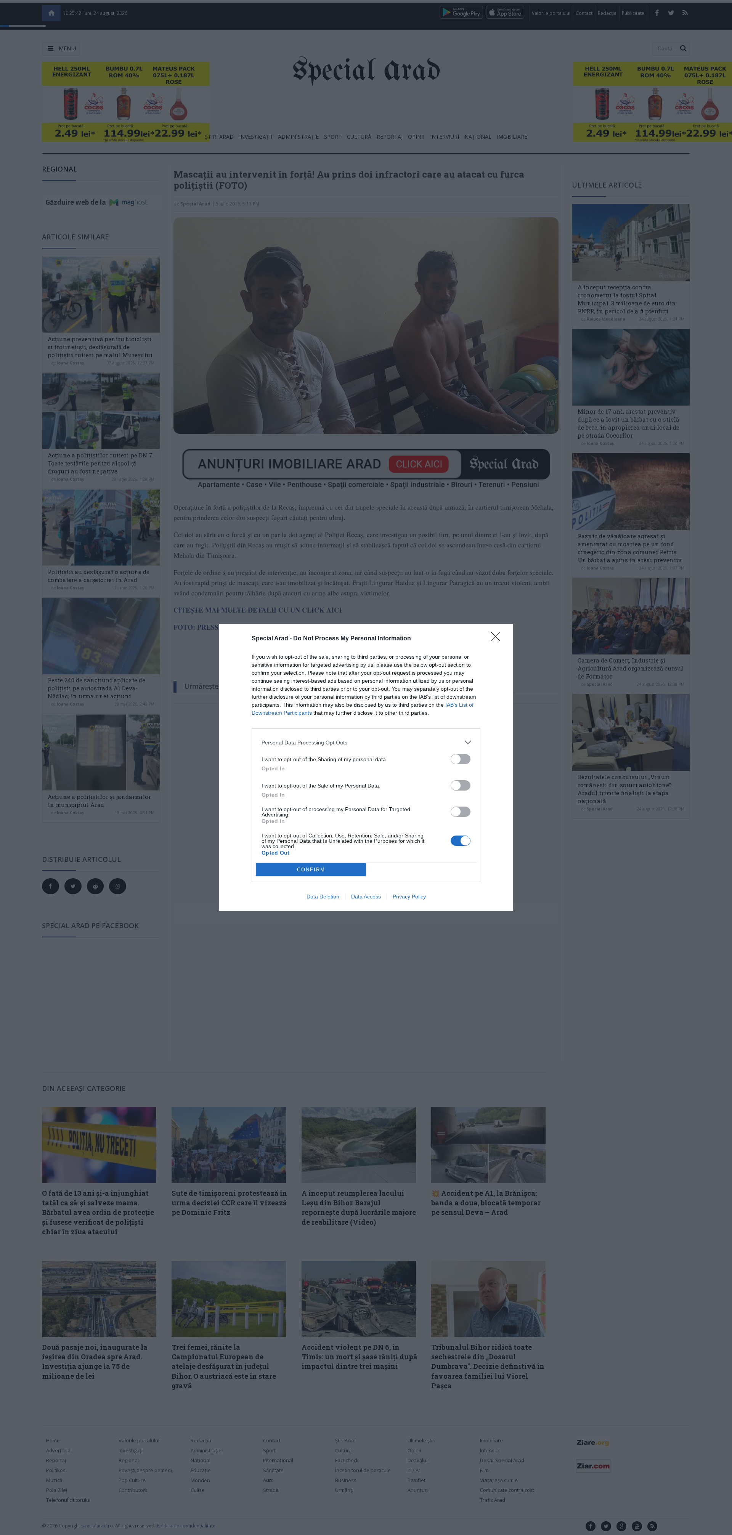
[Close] (498, 639)
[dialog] (366, 767)
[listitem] (366, 742)
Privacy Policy (409, 896)
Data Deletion (323, 896)
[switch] (460, 759)
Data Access (366, 896)
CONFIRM (311, 870)
